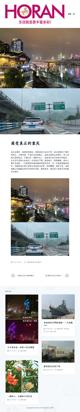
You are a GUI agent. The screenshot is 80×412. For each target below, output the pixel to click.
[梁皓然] (34, 14)
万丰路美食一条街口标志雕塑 (20, 347)
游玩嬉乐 (38, 262)
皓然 (55, 331)
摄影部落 (30, 262)
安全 (47, 331)
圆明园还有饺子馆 (52, 366)
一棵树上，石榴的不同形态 (19, 396)
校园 (51, 331)
